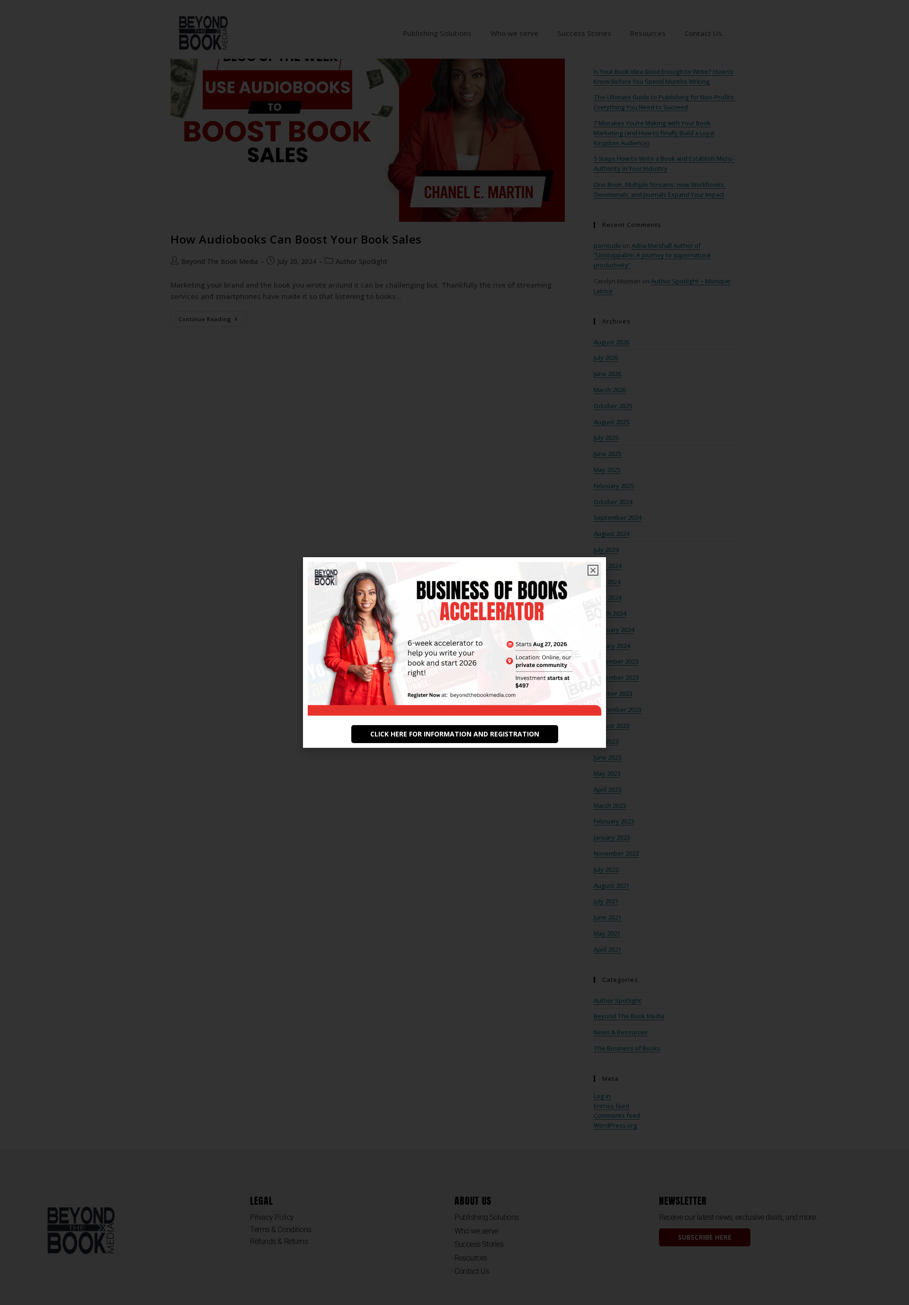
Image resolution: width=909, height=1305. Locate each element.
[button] (593, 570)
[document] (454, 652)
